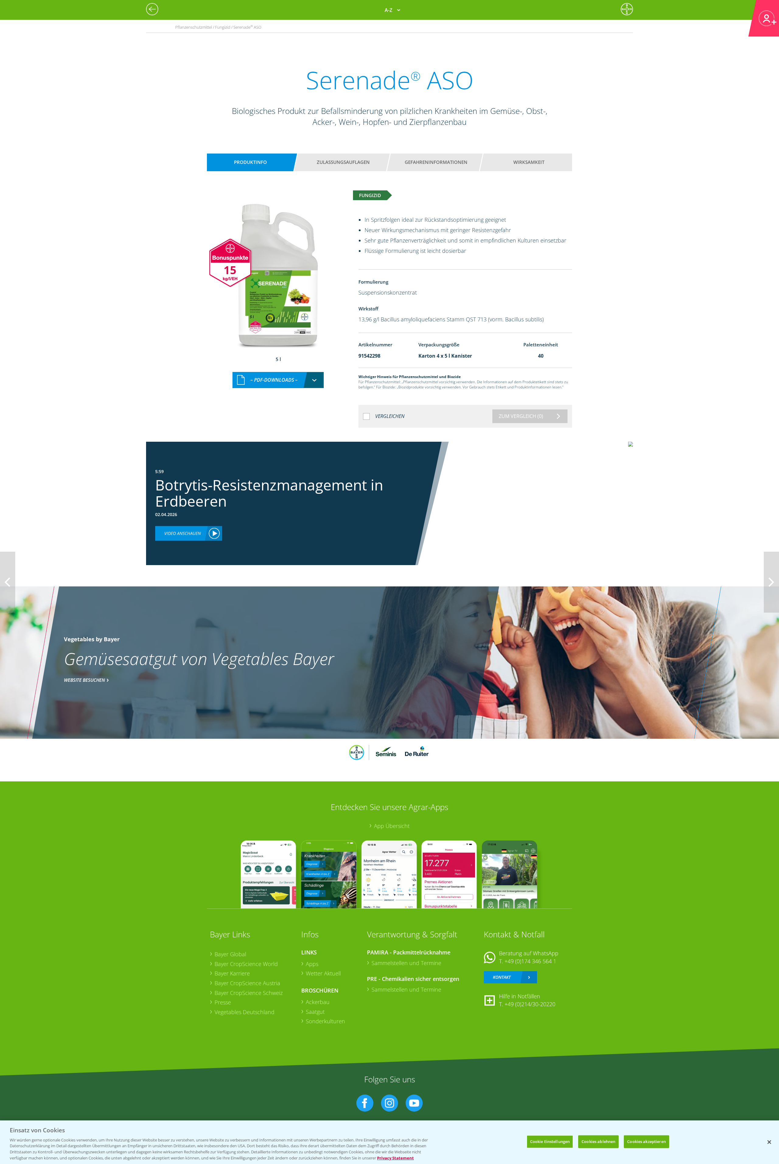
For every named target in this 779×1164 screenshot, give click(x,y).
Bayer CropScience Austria (247, 983)
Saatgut (315, 1011)
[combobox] (278, 380)
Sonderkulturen (325, 1021)
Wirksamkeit (528, 162)
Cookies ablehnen (598, 1141)
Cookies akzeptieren (646, 1141)
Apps (312, 964)
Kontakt (502, 977)
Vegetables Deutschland (244, 1012)
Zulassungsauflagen (343, 162)
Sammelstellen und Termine (406, 963)
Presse (223, 1002)
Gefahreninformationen (436, 162)
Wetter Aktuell (323, 973)
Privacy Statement (395, 1157)
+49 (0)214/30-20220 (530, 1004)
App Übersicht (392, 826)
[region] (389, 1142)
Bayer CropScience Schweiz (249, 992)
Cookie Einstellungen (550, 1141)
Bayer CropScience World (246, 964)
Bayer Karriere (232, 973)
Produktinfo (250, 162)
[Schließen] (769, 1142)
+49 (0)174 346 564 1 (530, 961)
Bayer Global (230, 954)
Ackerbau (318, 1002)
